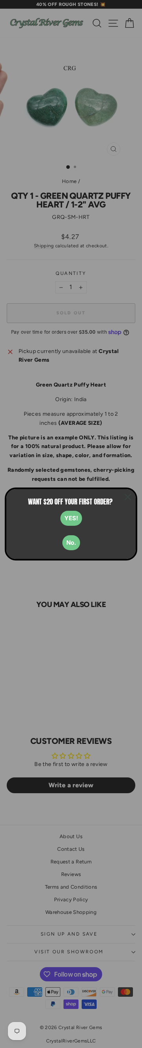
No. (71, 542)
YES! (71, 518)
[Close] (127, 497)
